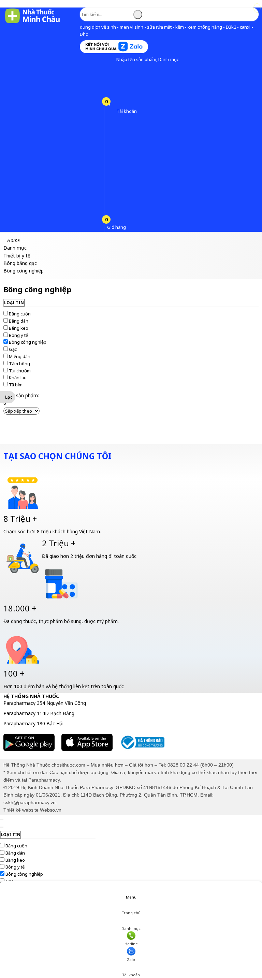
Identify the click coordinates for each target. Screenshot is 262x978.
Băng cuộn (20, 314)
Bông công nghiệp (27, 342)
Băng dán (18, 321)
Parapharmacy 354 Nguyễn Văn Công (44, 703)
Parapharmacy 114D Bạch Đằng (38, 713)
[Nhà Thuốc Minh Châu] (32, 22)
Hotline (131, 943)
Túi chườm (20, 371)
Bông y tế (18, 335)
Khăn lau (18, 377)
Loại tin (14, 303)
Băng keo (18, 328)
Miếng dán (19, 356)
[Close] (1, 819)
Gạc (13, 349)
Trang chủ (131, 912)
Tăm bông (19, 363)
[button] (111, 59)
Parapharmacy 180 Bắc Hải (33, 723)
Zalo (131, 959)
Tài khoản (131, 974)
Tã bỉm (16, 385)
